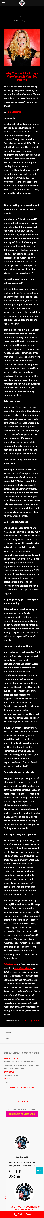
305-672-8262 (22, 1157)
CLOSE (39, 1170)
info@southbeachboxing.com (22, 1165)
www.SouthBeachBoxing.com (22, 1162)
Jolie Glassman (14, 111)
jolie (23, 16)
